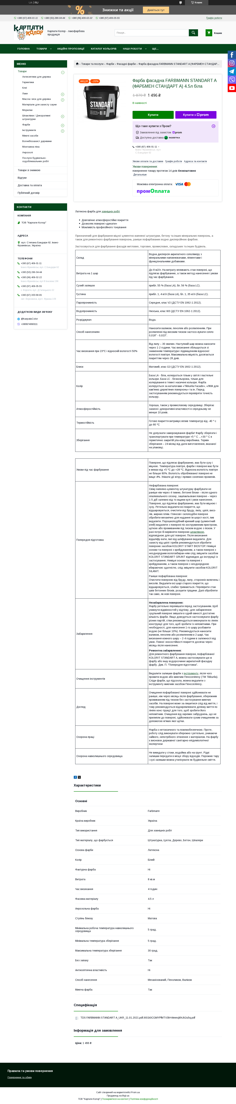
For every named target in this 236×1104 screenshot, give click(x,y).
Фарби (110, 63)
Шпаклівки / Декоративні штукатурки (36, 117)
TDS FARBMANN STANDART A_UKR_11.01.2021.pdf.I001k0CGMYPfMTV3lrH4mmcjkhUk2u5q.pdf (137, 1017)
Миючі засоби (30, 135)
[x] (79, 777)
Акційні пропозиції (70, 48)
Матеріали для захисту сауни (39, 104)
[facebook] (75, 777)
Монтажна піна (30, 146)
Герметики (28, 82)
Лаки (25, 93)
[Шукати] (193, 32)
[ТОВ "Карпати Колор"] (28, 39)
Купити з (189, 114)
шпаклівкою (197, 531)
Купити (153, 114)
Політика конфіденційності (144, 1099)
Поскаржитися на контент (115, 1099)
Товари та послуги (92, 63)
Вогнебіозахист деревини (37, 141)
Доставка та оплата (30, 185)
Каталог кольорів (103, 48)
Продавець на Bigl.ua (118, 1095)
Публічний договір (29, 192)
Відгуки (22, 177)
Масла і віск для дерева (36, 99)
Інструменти (29, 130)
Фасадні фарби (126, 63)
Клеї (24, 87)
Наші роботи (132, 48)
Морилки (27, 110)
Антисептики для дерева (36, 76)
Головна (23, 48)
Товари (41, 48)
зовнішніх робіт (111, 211)
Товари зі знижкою (29, 170)
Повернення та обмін (20, 1077)
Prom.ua (135, 1092)
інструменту (191, 673)
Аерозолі (27, 152)
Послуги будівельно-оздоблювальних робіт (35, 160)
